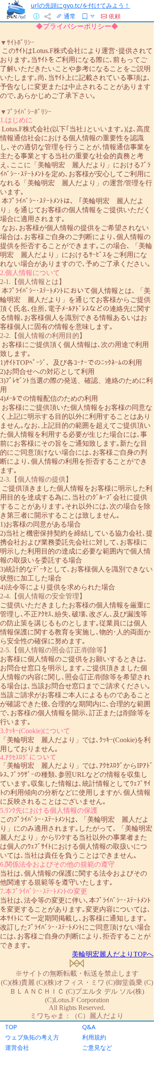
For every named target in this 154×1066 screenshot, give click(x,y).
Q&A (88, 1027)
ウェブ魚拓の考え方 (32, 1037)
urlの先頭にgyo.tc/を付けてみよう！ (80, 5)
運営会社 (17, 1047)
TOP (11, 1027)
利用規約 (94, 1037)
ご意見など (97, 1047)
